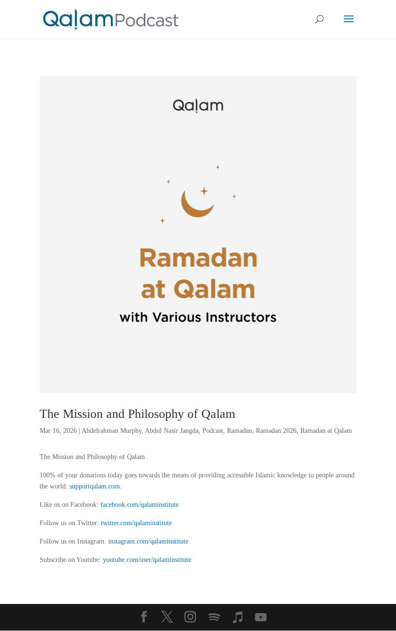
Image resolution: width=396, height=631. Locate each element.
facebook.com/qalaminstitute (139, 504)
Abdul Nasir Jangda (171, 430)
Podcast (212, 430)
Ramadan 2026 (276, 430)
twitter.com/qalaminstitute (136, 523)
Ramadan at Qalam (326, 430)
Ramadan (239, 430)
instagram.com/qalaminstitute (148, 541)
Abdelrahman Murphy (111, 430)
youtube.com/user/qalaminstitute (147, 559)
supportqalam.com (95, 486)
